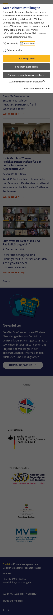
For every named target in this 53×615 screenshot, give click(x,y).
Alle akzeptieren (26, 58)
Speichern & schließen (26, 66)
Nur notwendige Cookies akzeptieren (26, 75)
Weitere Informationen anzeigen (25, 81)
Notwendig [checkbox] (12, 43)
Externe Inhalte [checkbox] (14, 50)
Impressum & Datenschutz (36, 88)
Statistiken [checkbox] (29, 43)
